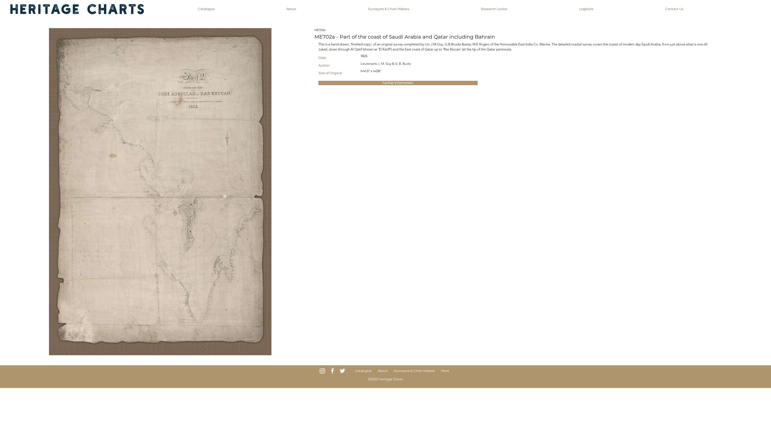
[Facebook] (332, 370)
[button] (206, 9)
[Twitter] (342, 370)
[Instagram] (322, 370)
